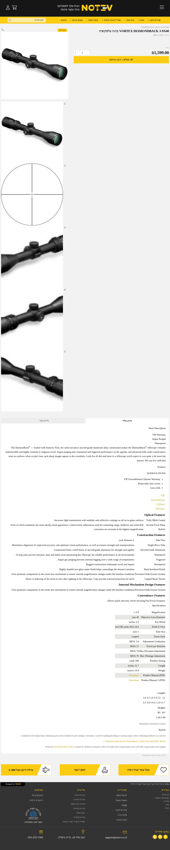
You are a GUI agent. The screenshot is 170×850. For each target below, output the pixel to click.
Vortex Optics (121, 800)
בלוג (167, 805)
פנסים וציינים (77, 20)
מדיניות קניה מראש (78, 804)
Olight (124, 805)
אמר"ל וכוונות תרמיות (112, 20)
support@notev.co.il (116, 837)
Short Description (157, 428)
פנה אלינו (165, 795)
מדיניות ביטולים (79, 809)
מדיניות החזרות (79, 800)
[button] (2, 29)
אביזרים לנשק (155, 20)
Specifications (159, 605)
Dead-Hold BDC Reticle (64, 747)
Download (134, 675)
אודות (167, 808)
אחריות (166, 801)
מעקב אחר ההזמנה (162, 798)
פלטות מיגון (122, 815)
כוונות (142, 20)
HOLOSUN (121, 795)
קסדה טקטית (121, 820)
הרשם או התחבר (36, 800)
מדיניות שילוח (80, 795)
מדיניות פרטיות (79, 817)
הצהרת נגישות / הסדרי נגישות (74, 822)
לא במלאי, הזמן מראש (121, 59)
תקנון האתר (80, 813)
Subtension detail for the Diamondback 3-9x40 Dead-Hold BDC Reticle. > (134, 741)
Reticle (162, 729)
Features (162, 467)
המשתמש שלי (37, 795)
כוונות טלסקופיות (147, 27)
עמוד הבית (165, 27)
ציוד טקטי (130, 20)
